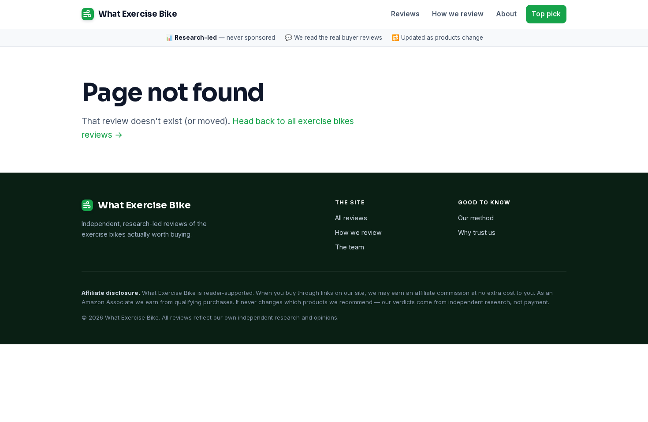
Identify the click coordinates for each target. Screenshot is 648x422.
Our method (476, 218)
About (506, 14)
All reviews (351, 218)
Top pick (546, 14)
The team (349, 247)
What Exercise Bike (137, 14)
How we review (458, 14)
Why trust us (476, 232)
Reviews (405, 14)
